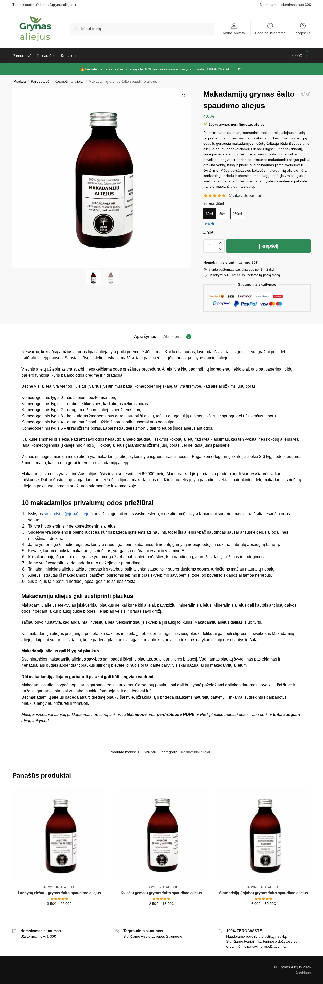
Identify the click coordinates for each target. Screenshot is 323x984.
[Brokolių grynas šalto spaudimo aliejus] (308, 93)
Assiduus (303, 972)
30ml (209, 214)
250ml (237, 214)
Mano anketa (234, 33)
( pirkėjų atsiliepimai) (245, 195)
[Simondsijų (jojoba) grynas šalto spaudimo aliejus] (263, 835)
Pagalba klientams (270, 33)
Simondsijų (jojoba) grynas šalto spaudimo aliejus (263, 893)
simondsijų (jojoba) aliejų (66, 514)
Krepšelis (302, 33)
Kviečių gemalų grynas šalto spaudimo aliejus (161, 893)
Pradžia (20, 81)
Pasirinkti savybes (59, 915)
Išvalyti (208, 223)
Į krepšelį (268, 246)
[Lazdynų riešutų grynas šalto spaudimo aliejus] (303, 93)
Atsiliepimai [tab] (176, 336)
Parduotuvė (40, 81)
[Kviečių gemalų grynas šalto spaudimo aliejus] (161, 835)
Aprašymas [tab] (145, 336)
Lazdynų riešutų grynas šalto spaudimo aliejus (59, 893)
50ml (222, 214)
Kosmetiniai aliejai (69, 81)
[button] (301, 55)
